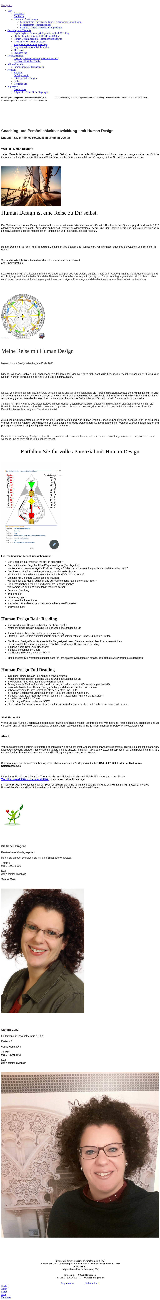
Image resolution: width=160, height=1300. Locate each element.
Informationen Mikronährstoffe (29, 67)
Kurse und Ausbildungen (26, 19)
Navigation (6, 5)
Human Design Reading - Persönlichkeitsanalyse (38, 38)
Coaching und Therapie (19, 30)
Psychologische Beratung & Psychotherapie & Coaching (42, 33)
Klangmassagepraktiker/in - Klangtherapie (41, 27)
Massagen (19, 50)
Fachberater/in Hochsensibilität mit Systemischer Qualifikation (50, 22)
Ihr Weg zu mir (21, 75)
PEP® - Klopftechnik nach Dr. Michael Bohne (37, 36)
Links (16, 81)
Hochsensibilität (15, 55)
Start (10, 10)
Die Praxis (19, 16)
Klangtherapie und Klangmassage (30, 44)
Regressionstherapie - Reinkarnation (31, 47)
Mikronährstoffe (15, 64)
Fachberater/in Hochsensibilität (35, 24)
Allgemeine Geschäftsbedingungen (31, 92)
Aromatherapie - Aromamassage (29, 41)
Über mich (19, 13)
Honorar (18, 72)
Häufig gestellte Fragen (25, 78)
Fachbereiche (20, 53)
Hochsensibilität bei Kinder (27, 61)
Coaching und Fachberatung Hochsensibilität (36, 58)
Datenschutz (20, 89)
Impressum (13, 86)
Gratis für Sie (20, 83)
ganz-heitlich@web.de (13, 874)
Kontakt (11, 69)
